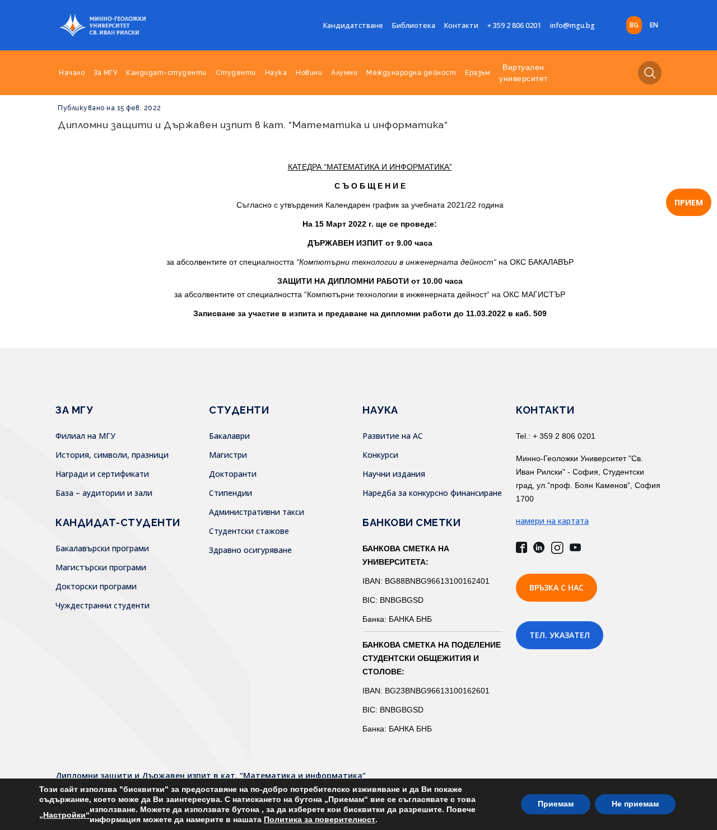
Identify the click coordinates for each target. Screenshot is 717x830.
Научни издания (393, 473)
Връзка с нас (556, 587)
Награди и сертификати (102, 473)
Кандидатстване (353, 25)
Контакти (461, 25)
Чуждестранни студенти (102, 605)
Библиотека (413, 25)
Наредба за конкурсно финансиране (432, 492)
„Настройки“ (64, 814)
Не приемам (635, 804)
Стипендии (230, 492)
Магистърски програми (100, 567)
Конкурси (380, 454)
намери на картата (552, 520)
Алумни (344, 73)
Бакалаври (229, 435)
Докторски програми (96, 586)
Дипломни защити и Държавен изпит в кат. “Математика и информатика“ (253, 124)
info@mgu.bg (572, 25)
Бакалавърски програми (102, 548)
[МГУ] (131, 25)
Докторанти (233, 473)
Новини (309, 73)
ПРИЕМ (688, 202)
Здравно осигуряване (250, 550)
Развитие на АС (392, 435)
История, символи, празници (112, 454)
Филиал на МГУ (85, 435)
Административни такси (256, 512)
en (654, 25)
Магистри (228, 454)
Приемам (556, 804)
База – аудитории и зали (103, 492)
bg (634, 25)
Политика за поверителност (319, 819)
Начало (72, 73)
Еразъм (477, 73)
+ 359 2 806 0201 (514, 25)
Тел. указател (559, 635)
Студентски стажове (249, 531)
